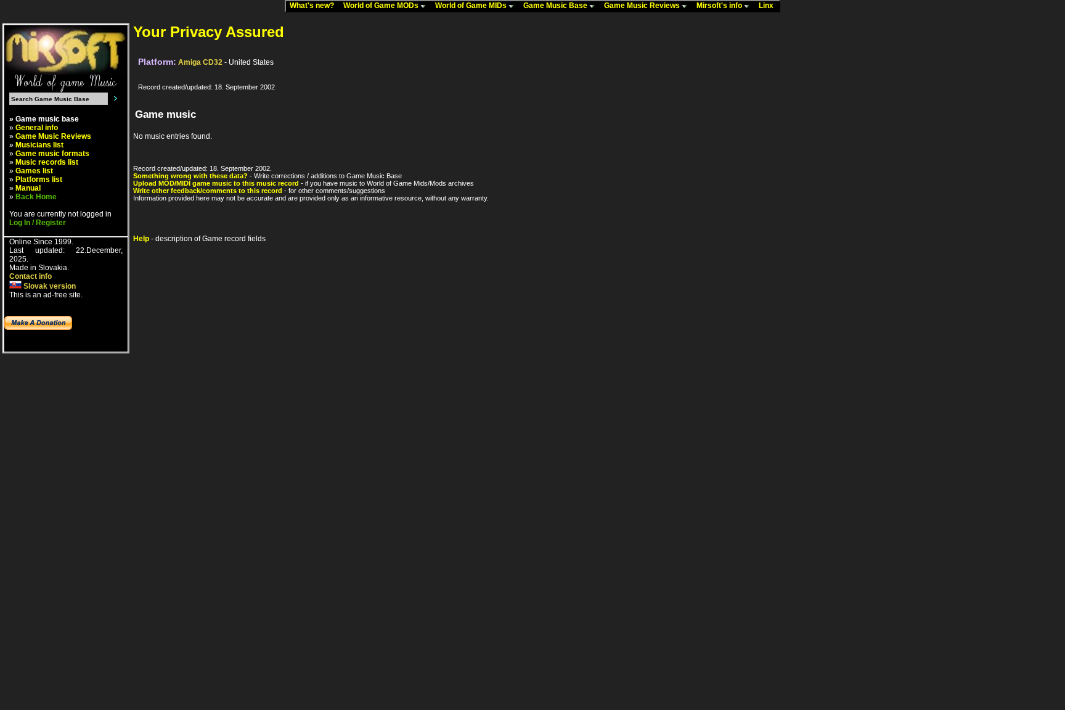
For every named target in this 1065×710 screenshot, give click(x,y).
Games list (34, 171)
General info (36, 127)
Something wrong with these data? (190, 176)
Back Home (36, 196)
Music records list (46, 162)
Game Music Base (556, 5)
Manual (28, 188)
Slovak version (49, 286)
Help (141, 238)
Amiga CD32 (200, 62)
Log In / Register (37, 222)
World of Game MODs (381, 5)
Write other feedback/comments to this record (207, 190)
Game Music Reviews (643, 5)
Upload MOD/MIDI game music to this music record (216, 183)
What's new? (315, 5)
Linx (769, 5)
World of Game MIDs (471, 5)
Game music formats (52, 153)
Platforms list (38, 179)
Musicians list (39, 145)
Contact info (30, 276)
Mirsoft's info (720, 5)
